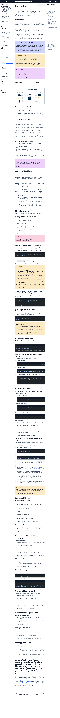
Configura (42, 654)
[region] (30, 349)
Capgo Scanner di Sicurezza (24, 680)
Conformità (27, 678)
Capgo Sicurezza (29, 681)
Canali (21, 647)
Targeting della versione (39, 468)
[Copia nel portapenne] (43, 318)
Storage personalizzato (24, 645)
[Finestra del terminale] (43, 300)
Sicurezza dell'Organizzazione (30, 684)
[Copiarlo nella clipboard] (43, 451)
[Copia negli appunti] (43, 254)
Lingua (56, 1)
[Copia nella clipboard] (43, 399)
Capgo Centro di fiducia (26, 682)
